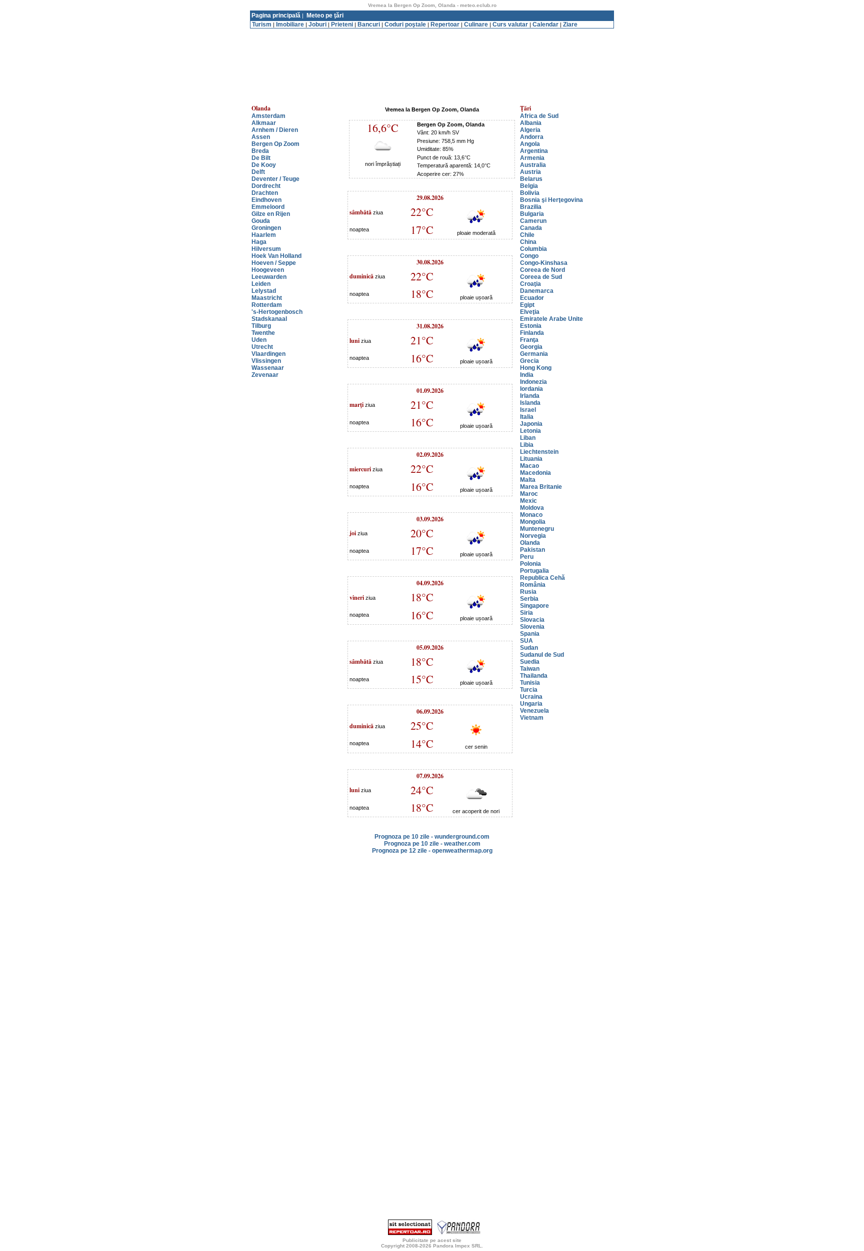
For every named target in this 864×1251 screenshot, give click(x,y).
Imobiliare (290, 24)
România (533, 584)
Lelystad (264, 290)
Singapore (534, 605)
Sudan (529, 647)
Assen (261, 136)
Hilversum (266, 248)
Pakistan (532, 549)
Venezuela (534, 710)
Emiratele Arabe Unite (551, 318)
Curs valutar (510, 24)
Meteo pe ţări (325, 15)
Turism (262, 24)
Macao (529, 465)
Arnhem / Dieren (275, 129)
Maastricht (267, 297)
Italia (527, 416)
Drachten (265, 192)
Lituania (531, 458)
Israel (528, 409)
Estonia (531, 325)
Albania (531, 122)
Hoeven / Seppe (274, 262)
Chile (527, 234)
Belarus (531, 178)
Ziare (570, 24)
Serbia (529, 598)
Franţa (529, 339)
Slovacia (532, 619)
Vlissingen (266, 360)
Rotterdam (267, 304)
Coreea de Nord (542, 269)
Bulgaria (532, 213)
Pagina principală (276, 15)
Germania (534, 353)
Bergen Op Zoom (276, 143)
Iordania (531, 388)
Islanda (530, 402)
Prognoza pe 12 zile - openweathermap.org (432, 850)
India (527, 374)
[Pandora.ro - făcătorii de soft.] (459, 1233)
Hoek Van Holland (277, 255)
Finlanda (532, 332)
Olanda (530, 542)
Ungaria (531, 703)
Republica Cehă (542, 577)
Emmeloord (268, 206)
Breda (260, 150)
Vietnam (532, 717)
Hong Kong (536, 367)
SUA (526, 640)
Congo (529, 255)
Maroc (529, 493)
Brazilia (531, 206)
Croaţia (530, 283)
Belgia (529, 185)
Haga (259, 241)
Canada (531, 227)
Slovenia (532, 626)
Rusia (528, 591)
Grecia (529, 360)
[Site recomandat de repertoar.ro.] (410, 1233)
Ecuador (532, 297)
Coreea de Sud (541, 276)
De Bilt (261, 157)
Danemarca (537, 290)
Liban (528, 437)
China (528, 241)
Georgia (531, 346)
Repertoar (445, 24)
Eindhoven (267, 199)
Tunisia (530, 682)
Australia (533, 164)
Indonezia (533, 381)
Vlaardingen (269, 353)
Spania (530, 633)
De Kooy (264, 164)
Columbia (533, 248)
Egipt (527, 304)
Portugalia (534, 570)
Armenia (532, 157)
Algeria (530, 129)
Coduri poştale (405, 24)
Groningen (266, 227)
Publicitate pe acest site (432, 1240)
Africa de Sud (539, 115)
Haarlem (264, 234)
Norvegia (533, 535)
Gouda (261, 220)
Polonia (530, 563)
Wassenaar (268, 367)
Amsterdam (269, 115)
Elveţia (530, 311)
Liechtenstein (539, 451)
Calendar (545, 24)
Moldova (532, 507)
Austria (530, 171)
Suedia (530, 661)
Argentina (534, 150)
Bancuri (369, 24)
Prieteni (342, 24)
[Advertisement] (432, 32)
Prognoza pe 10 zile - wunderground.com (432, 836)
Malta (528, 479)
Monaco (531, 514)
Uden (259, 339)
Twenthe (263, 332)
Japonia (531, 423)
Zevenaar (265, 374)
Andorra (532, 136)
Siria (526, 612)
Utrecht (262, 346)
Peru (527, 556)
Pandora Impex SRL (457, 1246)
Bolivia (530, 192)
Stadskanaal (269, 318)
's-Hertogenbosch (277, 311)
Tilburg (261, 325)
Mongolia (533, 521)
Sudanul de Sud (542, 654)
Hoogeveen (268, 269)
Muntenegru (537, 528)
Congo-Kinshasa (544, 262)
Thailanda (534, 675)
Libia (527, 444)
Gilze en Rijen (271, 213)
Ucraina (531, 696)
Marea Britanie (541, 486)
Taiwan (530, 668)
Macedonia (535, 472)
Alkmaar (264, 122)
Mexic (528, 500)
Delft (258, 171)
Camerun (533, 220)
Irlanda (530, 395)
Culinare (476, 24)
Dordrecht (266, 185)
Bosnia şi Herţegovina (551, 199)
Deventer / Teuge (276, 178)
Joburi (317, 24)
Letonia (530, 430)
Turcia (529, 689)
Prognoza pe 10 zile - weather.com (432, 843)
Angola (530, 143)
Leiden (261, 283)
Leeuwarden (269, 276)
